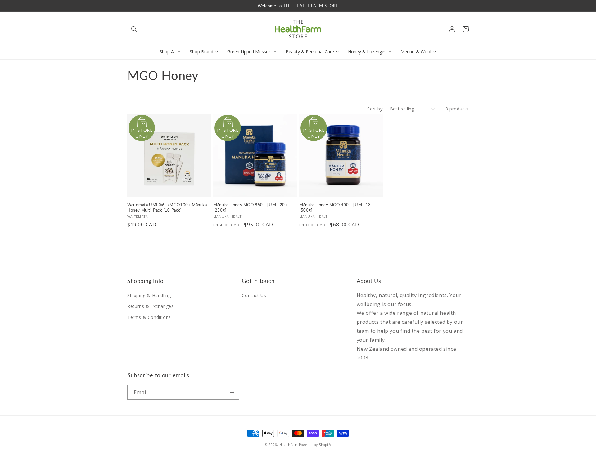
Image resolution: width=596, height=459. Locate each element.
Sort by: (375, 109)
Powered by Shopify (315, 445)
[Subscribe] (232, 392)
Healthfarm (288, 445)
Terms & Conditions (149, 317)
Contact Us (254, 295)
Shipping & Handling (149, 295)
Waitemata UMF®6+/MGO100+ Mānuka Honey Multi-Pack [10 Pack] (167, 207)
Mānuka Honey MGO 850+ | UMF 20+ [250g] (250, 207)
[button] (134, 29)
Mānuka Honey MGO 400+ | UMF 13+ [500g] (336, 207)
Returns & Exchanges (150, 306)
